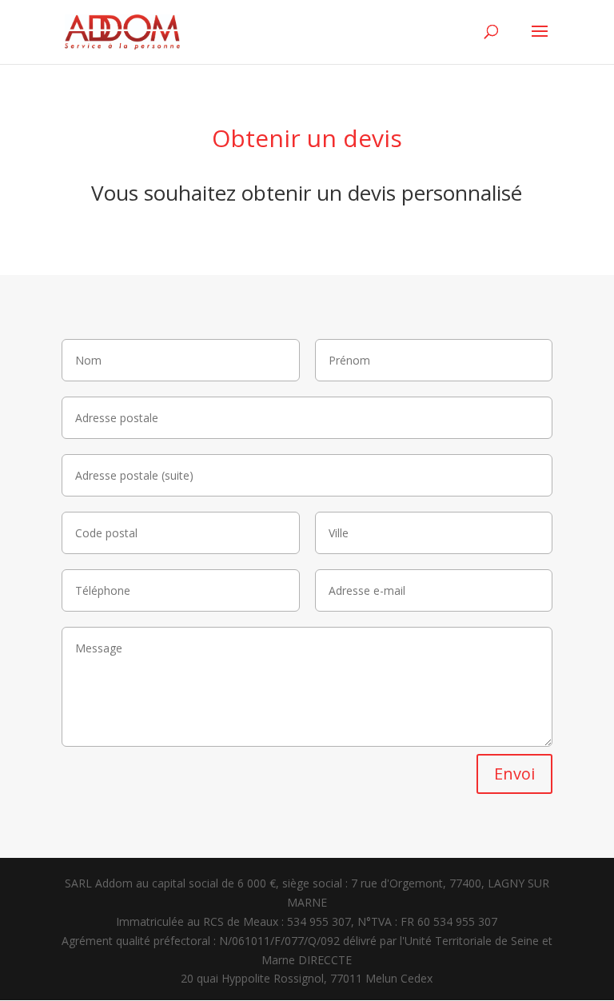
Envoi (514, 773)
